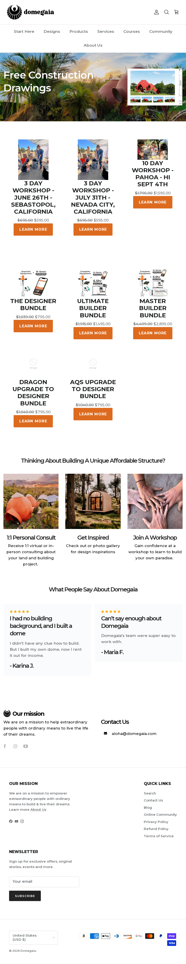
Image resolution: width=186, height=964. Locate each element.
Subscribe (25, 896)
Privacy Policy (156, 822)
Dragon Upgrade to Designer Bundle (33, 393)
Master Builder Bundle (152, 308)
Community (160, 31)
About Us (93, 45)
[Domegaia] (30, 12)
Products (78, 31)
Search (150, 793)
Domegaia (28, 950)
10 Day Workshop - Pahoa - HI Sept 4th (153, 174)
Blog (148, 807)
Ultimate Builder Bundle (93, 308)
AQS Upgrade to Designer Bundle (93, 389)
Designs (52, 31)
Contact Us (153, 800)
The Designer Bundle (33, 305)
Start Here (24, 31)
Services (105, 31)
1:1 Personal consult (31, 537)
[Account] (155, 12)
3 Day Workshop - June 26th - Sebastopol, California (33, 197)
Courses (131, 31)
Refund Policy (156, 829)
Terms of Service (159, 836)
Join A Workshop (155, 537)
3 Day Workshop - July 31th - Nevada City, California (93, 197)
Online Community (160, 814)
